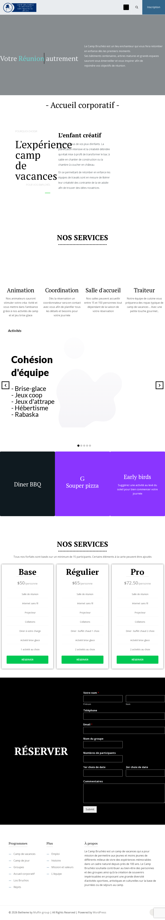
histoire (56, 860)
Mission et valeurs (62, 867)
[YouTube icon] (142, 912)
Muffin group (41, 912)
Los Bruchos (21, 880)
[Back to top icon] (153, 912)
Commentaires (93, 781)
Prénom (87, 704)
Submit (90, 809)
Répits (17, 887)
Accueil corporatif (24, 874)
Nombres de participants (99, 753)
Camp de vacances (24, 854)
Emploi (55, 854)
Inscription (153, 7)
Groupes (19, 867)
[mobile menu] (126, 7)
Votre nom (91, 693)
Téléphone (90, 710)
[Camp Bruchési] (20, 7)
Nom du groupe (93, 738)
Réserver (27, 659)
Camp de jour (22, 860)
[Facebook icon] (138, 912)
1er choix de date (94, 767)
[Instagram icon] (145, 912)
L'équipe (56, 874)
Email (87, 724)
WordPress (99, 912)
